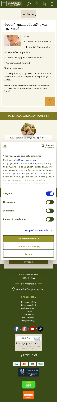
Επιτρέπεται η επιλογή (29, 246)
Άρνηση (28, 254)
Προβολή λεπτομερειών (37, 230)
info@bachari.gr (28, 283)
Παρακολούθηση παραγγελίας (30, 289)
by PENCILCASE (28, 355)
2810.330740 (28, 278)
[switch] (50, 202)
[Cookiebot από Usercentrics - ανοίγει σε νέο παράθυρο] (42, 146)
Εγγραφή (28, 261)
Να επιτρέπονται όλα (28, 238)
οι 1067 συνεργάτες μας (25, 160)
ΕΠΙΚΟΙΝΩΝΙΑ (28, 296)
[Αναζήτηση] (29, 4)
